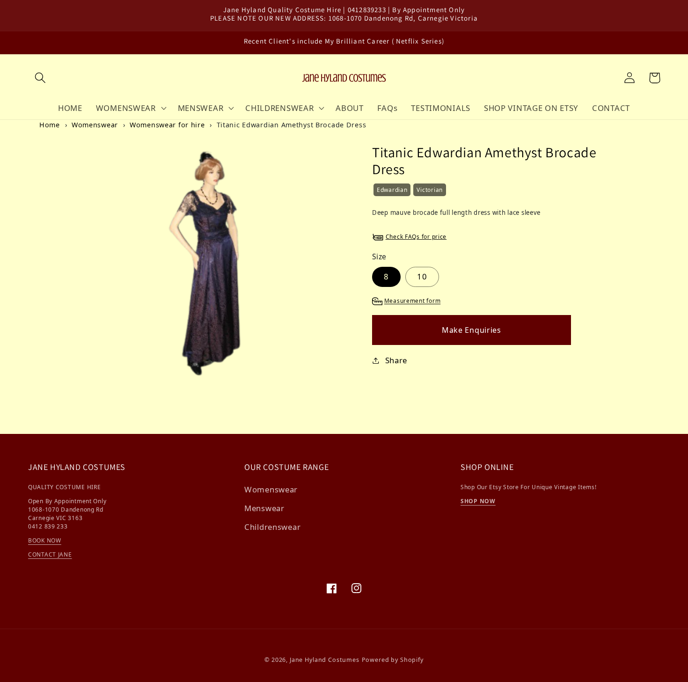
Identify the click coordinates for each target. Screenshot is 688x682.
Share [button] (396, 360)
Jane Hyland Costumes (324, 660)
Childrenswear (272, 526)
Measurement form (412, 301)
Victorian (429, 190)
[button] (40, 78)
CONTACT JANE (50, 554)
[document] (205, 261)
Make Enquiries (471, 330)
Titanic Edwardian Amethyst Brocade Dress (291, 124)
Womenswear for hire (167, 124)
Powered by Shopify (393, 660)
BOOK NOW (44, 540)
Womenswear (95, 124)
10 (422, 276)
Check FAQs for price (416, 237)
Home (49, 124)
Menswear (264, 508)
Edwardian (392, 190)
